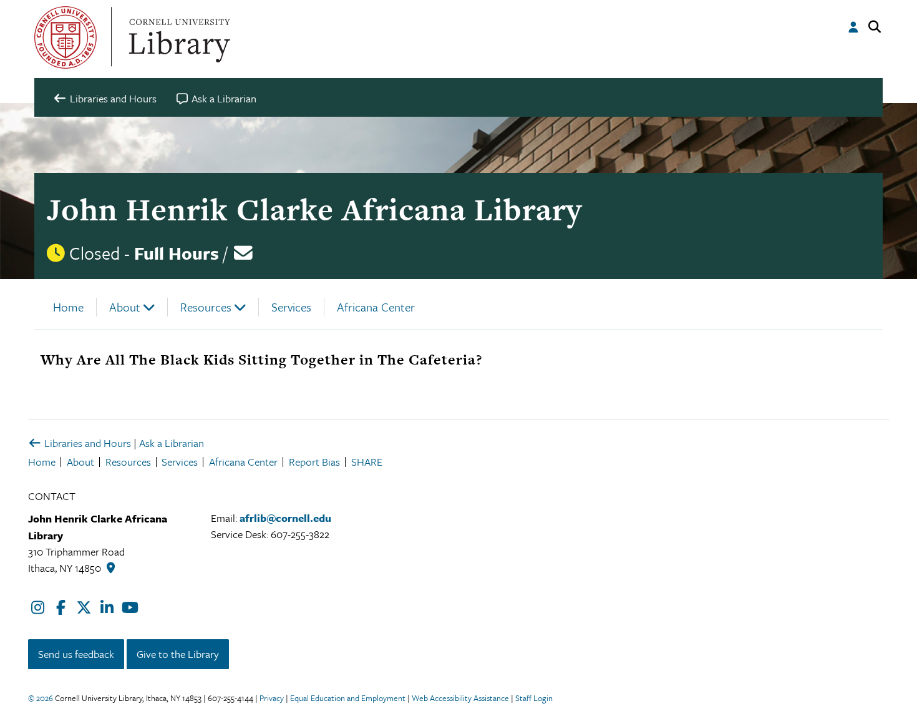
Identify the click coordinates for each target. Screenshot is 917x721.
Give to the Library (178, 654)
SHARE (366, 461)
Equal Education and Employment (347, 698)
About (124, 306)
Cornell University (65, 37)
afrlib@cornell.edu (285, 518)
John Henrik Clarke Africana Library (314, 209)
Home (68, 306)
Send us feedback (76, 654)
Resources (205, 306)
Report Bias (314, 461)
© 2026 (40, 698)
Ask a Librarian (171, 443)
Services (291, 306)
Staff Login (534, 698)
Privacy (272, 698)
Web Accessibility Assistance (460, 698)
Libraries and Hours (86, 443)
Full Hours (176, 252)
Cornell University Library (178, 37)
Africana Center (376, 306)
